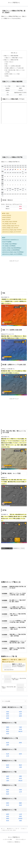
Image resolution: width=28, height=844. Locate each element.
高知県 (20, 805)
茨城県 (7, 727)
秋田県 (20, 711)
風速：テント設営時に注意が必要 (12, 65)
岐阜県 (7, 765)
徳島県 (7, 802)
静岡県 (7, 767)
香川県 (7, 805)
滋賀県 (7, 776)
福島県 (20, 715)
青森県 (7, 713)
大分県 (20, 814)
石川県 (7, 755)
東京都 (20, 729)
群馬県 (7, 731)
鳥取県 (7, 789)
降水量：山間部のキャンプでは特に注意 (14, 68)
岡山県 (7, 793)
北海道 (7, 711)
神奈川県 (20, 731)
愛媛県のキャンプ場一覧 (7, 548)
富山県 (7, 753)
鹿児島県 (20, 818)
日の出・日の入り (9, 61)
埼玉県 (7, 733)
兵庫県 (20, 776)
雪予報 (6, 76)
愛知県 (20, 765)
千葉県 (20, 727)
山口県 (20, 791)
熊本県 (7, 820)
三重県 (20, 767)
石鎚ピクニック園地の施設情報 (11, 55)
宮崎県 (20, 816)
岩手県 (7, 715)
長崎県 (7, 818)
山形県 (20, 713)
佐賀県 (7, 816)
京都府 (7, 778)
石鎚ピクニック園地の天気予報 (11, 59)
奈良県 (20, 778)
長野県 (20, 742)
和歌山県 (20, 780)
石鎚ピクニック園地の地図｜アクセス (13, 57)
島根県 (7, 791)
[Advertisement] (14, 35)
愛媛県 (20, 802)
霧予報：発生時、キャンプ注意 (12, 73)
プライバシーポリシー (21, 839)
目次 (12, 52)
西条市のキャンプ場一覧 (19, 548)
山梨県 (7, 744)
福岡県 (7, 814)
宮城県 (7, 718)
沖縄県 (20, 820)
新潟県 (7, 742)
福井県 (20, 753)
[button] (25, 701)
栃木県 (7, 729)
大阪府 (7, 780)
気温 (6, 63)
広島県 (20, 789)
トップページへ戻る (7, 839)
